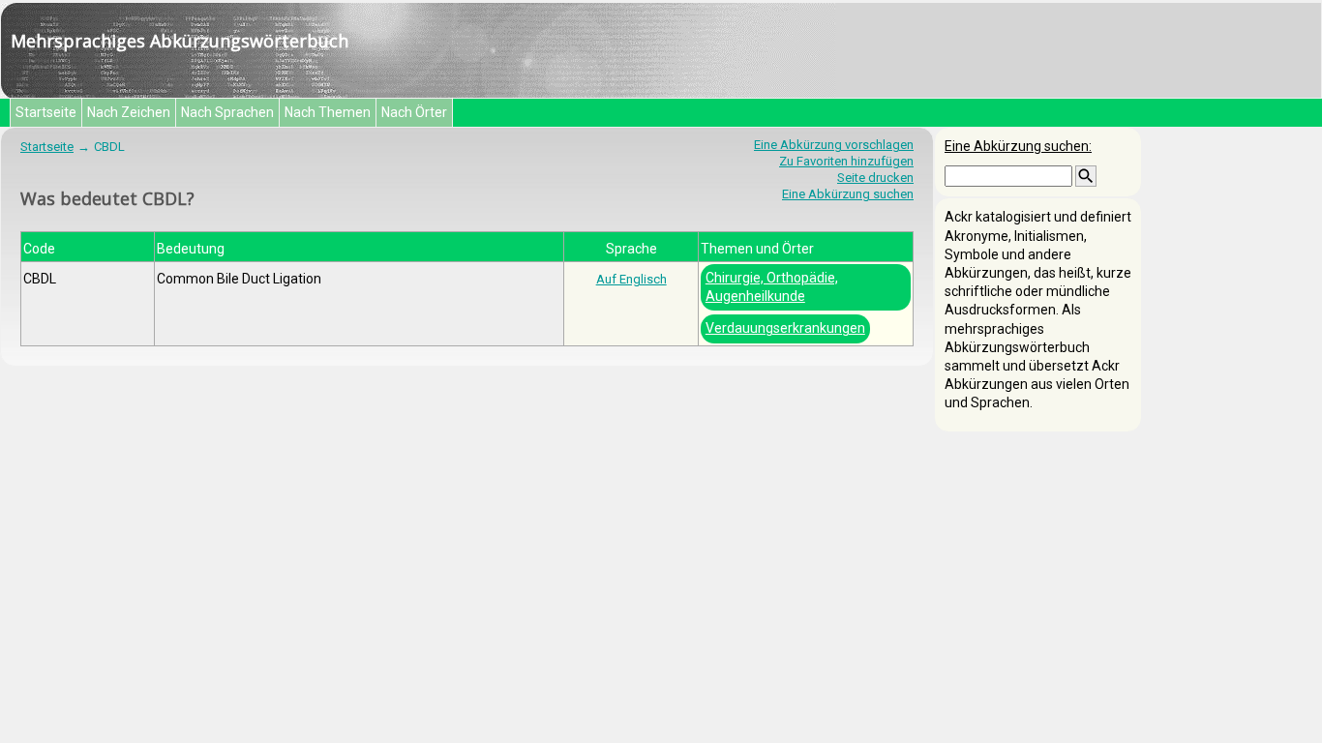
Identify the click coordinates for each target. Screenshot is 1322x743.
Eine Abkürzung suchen (848, 194)
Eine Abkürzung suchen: (1018, 146)
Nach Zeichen (128, 112)
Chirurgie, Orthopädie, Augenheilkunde (772, 287)
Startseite (45, 112)
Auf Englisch (631, 279)
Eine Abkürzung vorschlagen (834, 144)
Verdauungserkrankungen (785, 328)
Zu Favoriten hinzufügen (846, 161)
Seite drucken (875, 177)
